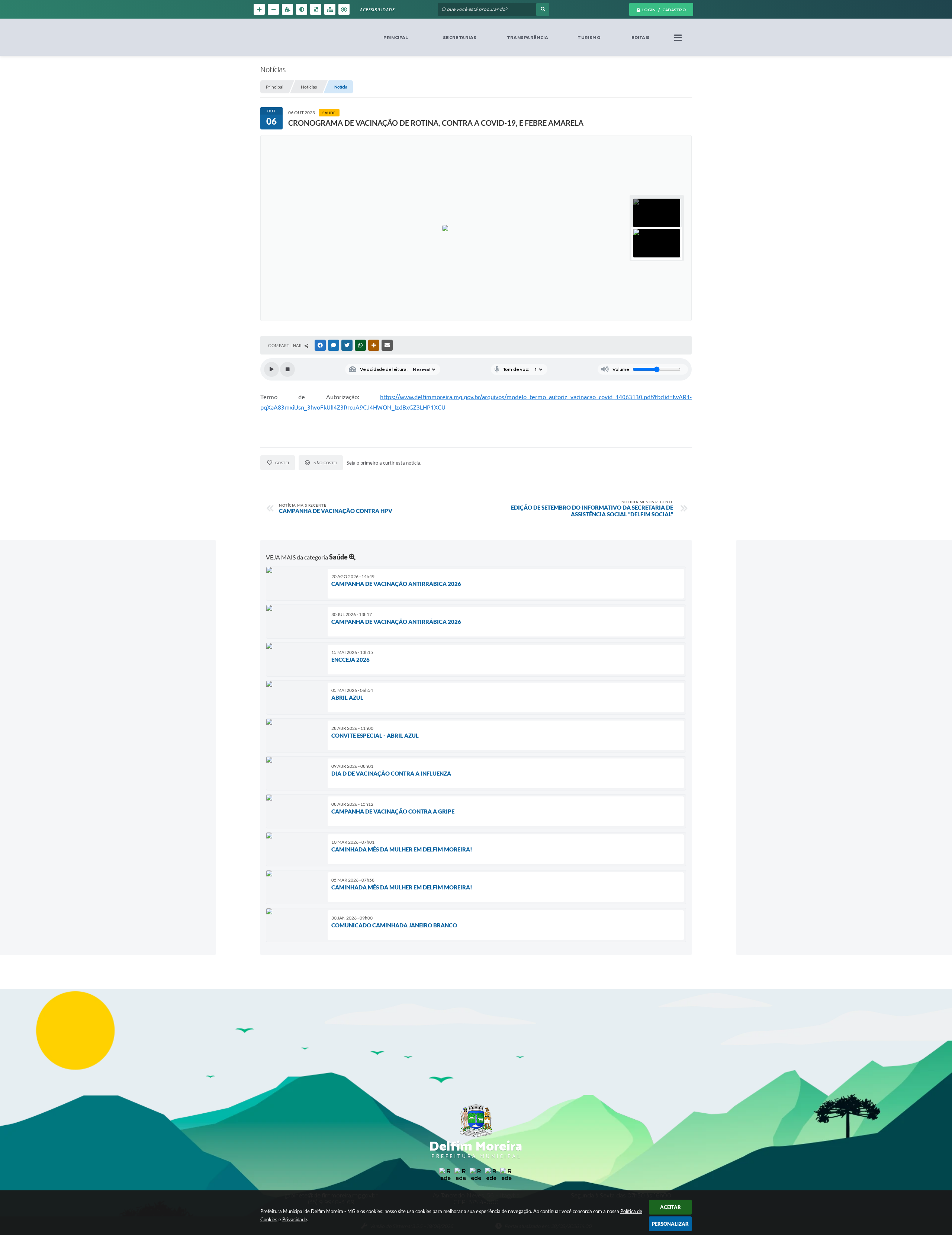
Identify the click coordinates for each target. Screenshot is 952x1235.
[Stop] (287, 369)
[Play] (271, 369)
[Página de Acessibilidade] (344, 9)
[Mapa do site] (330, 9)
